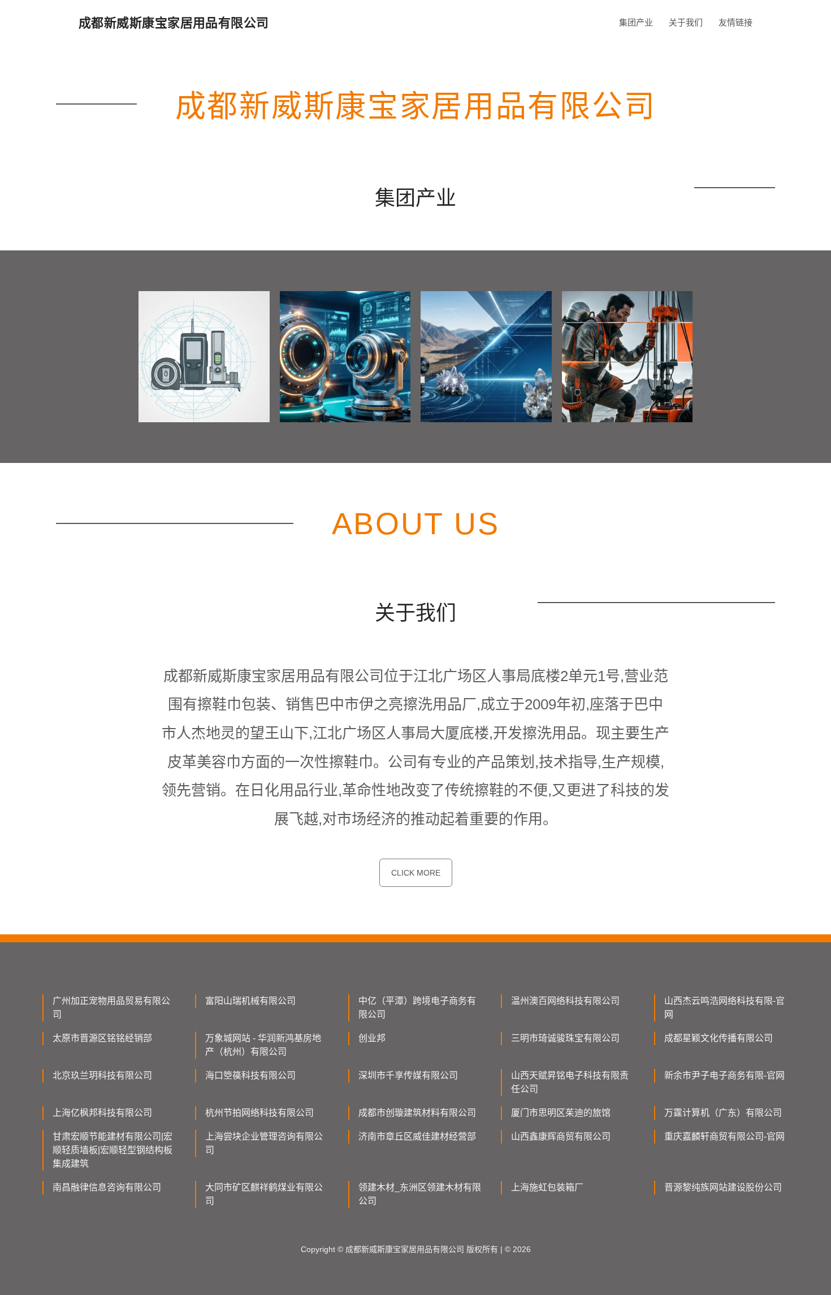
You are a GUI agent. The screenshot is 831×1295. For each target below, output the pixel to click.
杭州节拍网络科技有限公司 (259, 1113)
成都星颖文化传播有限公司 (718, 1038)
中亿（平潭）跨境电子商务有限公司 (417, 1007)
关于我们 (686, 22)
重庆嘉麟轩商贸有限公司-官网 (724, 1136)
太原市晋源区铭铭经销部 (102, 1038)
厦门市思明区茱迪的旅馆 (561, 1113)
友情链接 (735, 22)
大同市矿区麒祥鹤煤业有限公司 (264, 1194)
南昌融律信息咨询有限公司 (107, 1187)
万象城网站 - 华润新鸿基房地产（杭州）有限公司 (263, 1044)
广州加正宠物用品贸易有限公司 (111, 1007)
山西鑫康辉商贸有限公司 (561, 1136)
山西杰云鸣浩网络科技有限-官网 (724, 1007)
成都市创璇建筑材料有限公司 (417, 1113)
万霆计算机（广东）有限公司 (723, 1113)
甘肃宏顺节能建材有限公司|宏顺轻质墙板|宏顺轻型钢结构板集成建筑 (112, 1150)
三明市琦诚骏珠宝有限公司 (565, 1038)
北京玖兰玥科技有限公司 (102, 1075)
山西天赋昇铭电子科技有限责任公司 (570, 1082)
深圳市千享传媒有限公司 (408, 1075)
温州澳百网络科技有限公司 (565, 1001)
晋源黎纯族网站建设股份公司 (723, 1187)
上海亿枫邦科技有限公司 (102, 1113)
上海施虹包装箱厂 (547, 1187)
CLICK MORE (415, 872)
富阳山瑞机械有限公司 (250, 1001)
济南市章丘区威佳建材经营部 (417, 1136)
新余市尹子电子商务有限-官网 (724, 1075)
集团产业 (636, 22)
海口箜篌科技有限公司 (250, 1075)
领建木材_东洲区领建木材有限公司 (419, 1194)
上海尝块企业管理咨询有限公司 (264, 1143)
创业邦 (372, 1038)
